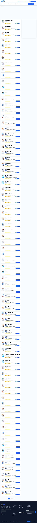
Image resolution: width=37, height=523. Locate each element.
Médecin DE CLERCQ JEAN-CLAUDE (9, 133)
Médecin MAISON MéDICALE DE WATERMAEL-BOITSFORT (12, 354)
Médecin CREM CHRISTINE (8, 121)
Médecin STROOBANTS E (8, 491)
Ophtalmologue (14, 507)
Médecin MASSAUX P (7, 384)
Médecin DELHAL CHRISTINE (8, 181)
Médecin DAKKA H (7, 127)
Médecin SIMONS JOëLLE (8, 485)
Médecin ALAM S (7, 32)
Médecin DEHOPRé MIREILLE (8, 175)
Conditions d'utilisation (29, 507)
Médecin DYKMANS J (7, 211)
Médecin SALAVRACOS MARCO (9, 467)
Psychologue (14, 514)
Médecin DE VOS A (7, 157)
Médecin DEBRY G (7, 169)
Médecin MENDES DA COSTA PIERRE (10, 390)
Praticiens (13, 1)
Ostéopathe (14, 513)
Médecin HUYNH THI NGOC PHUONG (9, 288)
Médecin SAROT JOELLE (8, 473)
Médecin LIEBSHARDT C (8, 342)
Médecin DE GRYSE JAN (8, 139)
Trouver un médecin (21, 507)
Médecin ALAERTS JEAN (8, 26)
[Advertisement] (18, 13)
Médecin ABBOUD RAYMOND (9, 20)
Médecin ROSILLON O (8, 461)
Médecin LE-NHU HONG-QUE (8, 324)
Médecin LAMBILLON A (8, 306)
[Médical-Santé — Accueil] (4, 1)
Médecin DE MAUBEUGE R (8, 145)
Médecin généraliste (15, 505)
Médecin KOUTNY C (7, 300)
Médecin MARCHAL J (7, 372)
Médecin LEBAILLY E (7, 318)
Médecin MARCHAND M (8, 378)
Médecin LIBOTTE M (7, 336)
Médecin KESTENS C (7, 294)
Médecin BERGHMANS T (8, 50)
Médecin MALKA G (7, 360)
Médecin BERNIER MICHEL (8, 56)
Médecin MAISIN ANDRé (8, 348)
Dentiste (14, 506)
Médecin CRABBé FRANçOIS (8, 115)
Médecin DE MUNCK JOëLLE (8, 151)
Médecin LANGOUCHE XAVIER (9, 312)
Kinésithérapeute (15, 512)
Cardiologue (14, 508)
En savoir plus (33, 521)
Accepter (29, 521)
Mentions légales (28, 505)
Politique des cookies (29, 506)
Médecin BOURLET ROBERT (8, 62)
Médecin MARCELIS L (7, 366)
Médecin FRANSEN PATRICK (8, 217)
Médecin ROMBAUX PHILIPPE (9, 455)
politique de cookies (18, 521)
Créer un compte (21, 506)
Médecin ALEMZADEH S (8, 38)
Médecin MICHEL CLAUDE (8, 396)
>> (14, 498)
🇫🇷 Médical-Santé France (3, 513)
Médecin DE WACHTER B (8, 163)
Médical (3, 504)
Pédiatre (2, 6)
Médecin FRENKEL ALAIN (8, 223)
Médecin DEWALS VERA (8, 199)
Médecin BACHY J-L (7, 44)
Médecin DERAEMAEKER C (8, 193)
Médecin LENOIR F (7, 330)
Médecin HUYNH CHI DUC (8, 282)
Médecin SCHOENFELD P (8, 479)
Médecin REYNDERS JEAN (8, 449)
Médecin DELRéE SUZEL (8, 187)
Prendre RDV (18, 23)
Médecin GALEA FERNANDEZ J (9, 229)
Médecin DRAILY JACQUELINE (9, 205)
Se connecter (20, 505)
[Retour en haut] (35, 521)
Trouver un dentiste (21, 508)
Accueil (10, 1)
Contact (27, 508)
